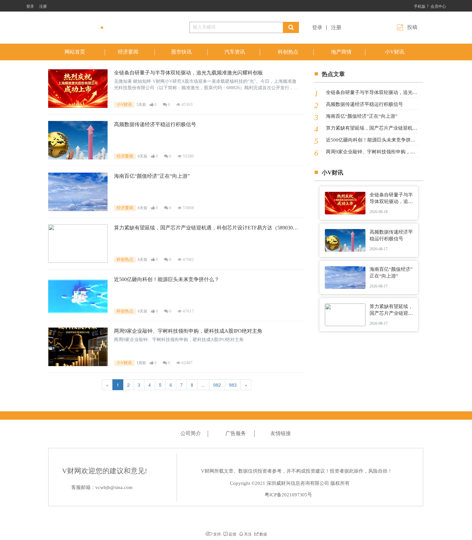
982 (217, 384)
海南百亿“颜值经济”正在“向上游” (152, 176)
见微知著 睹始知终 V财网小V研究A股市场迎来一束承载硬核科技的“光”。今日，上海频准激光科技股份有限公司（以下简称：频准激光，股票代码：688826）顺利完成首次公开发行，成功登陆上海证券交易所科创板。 (206, 85)
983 (233, 384)
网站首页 (75, 52)
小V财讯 (394, 52)
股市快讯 (181, 52)
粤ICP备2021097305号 (288, 494)
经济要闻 (128, 52)
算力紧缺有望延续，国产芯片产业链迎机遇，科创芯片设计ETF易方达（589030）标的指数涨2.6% (206, 228)
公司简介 (190, 433)
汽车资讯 (234, 52)
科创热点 (288, 52)
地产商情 (341, 52)
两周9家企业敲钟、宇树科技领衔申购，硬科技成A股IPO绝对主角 (188, 331)
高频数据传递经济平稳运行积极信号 (155, 124)
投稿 (412, 27)
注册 (43, 6)
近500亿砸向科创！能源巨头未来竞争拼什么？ (166, 279)
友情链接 (280, 433)
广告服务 (235, 433)
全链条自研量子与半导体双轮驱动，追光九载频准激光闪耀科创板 (188, 72)
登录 (30, 6)
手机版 (419, 6)
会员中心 (438, 6)
